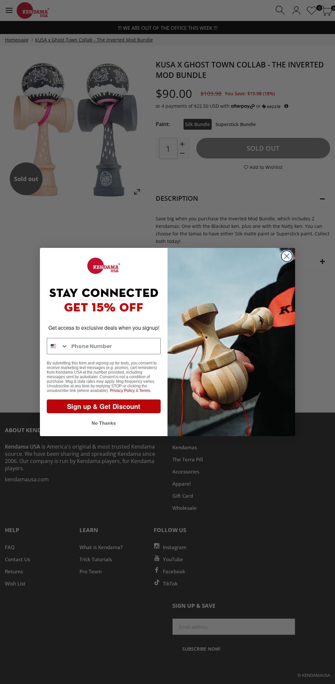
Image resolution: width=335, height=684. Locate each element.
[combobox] (57, 346)
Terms (144, 390)
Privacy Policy (122, 390)
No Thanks (104, 423)
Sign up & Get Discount (103, 406)
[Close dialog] (286, 256)
